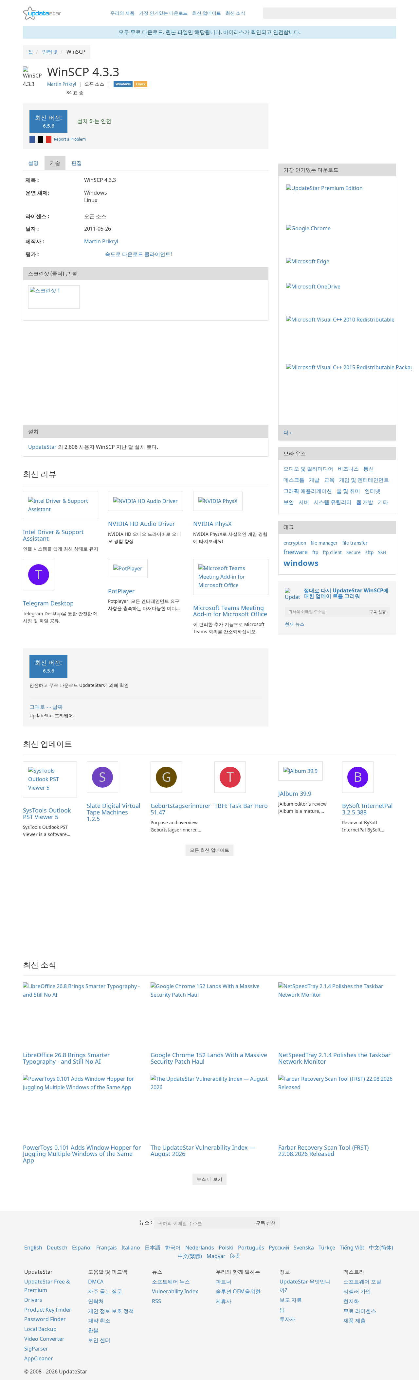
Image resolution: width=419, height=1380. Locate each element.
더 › (287, 432)
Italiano (130, 1247)
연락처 (96, 1301)
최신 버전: (48, 121)
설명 (33, 162)
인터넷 (372, 491)
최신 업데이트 (206, 13)
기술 (55, 162)
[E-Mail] (49, 139)
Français (106, 1247)
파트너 (223, 1281)
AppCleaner (38, 1358)
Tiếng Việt (352, 1247)
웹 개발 (364, 502)
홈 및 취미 (348, 491)
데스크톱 (293, 479)
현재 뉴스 (294, 624)
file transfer (355, 543)
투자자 (287, 1319)
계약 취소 (99, 1320)
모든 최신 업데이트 (209, 850)
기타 (383, 502)
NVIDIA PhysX (212, 524)
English (33, 1247)
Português (251, 1247)
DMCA (95, 1281)
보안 (288, 502)
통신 (368, 468)
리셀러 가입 (357, 1291)
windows (301, 562)
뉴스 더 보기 (209, 1179)
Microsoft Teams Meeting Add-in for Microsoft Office (230, 611)
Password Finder (45, 1319)
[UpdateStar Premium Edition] (325, 187)
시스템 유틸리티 (333, 502)
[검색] (390, 13)
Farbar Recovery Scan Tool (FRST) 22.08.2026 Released (323, 1151)
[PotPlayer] (127, 568)
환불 (93, 1330)
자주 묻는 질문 (105, 1291)
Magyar (216, 1256)
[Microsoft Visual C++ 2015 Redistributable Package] (350, 367)
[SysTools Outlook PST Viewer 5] (50, 778)
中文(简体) (381, 1247)
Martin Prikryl (61, 84)
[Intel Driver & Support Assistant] (60, 505)
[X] (41, 139)
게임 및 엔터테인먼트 (364, 479)
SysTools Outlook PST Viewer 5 (47, 813)
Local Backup (40, 1329)
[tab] (34, 163)
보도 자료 (291, 1299)
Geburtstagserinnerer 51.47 (180, 809)
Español (82, 1247)
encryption (294, 543)
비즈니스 (348, 468)
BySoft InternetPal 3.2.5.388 (367, 809)
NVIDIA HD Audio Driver (141, 524)
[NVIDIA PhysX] (217, 500)
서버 (304, 502)
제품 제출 (354, 1320)
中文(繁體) (190, 1256)
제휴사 (223, 1301)
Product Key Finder (47, 1309)
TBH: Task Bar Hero (241, 806)
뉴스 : (146, 1222)
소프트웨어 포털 (362, 1281)
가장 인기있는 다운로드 (163, 13)
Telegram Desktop (48, 603)
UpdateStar (42, 446)
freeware (295, 552)
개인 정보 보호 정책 (111, 1311)
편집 (76, 162)
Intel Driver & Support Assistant (53, 535)
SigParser (36, 1348)
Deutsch (57, 1247)
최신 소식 (235, 13)
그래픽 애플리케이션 (307, 491)
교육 (329, 479)
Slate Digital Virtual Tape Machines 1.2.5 (113, 812)
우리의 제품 (122, 13)
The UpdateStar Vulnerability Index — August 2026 (203, 1151)
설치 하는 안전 (93, 121)
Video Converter (44, 1338)
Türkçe (327, 1247)
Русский (279, 1247)
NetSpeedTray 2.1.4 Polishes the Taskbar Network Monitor (334, 1058)
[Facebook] (32, 139)
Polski (226, 1247)
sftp (369, 552)
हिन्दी (235, 1256)
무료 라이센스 (359, 1311)
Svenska (304, 1247)
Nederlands (199, 1247)
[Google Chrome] (309, 228)
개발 (314, 479)
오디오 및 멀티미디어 (308, 468)
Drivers (33, 1299)
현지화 (351, 1301)
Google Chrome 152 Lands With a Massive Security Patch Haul (209, 1058)
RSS (156, 1301)
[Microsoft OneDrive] (314, 286)
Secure (353, 552)
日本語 (152, 1247)
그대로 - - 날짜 (46, 706)
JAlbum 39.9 (294, 793)
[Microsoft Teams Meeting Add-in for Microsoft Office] (230, 576)
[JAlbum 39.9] (300, 770)
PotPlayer (121, 591)
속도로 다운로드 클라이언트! (138, 254)
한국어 (173, 1247)
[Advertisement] (145, 373)
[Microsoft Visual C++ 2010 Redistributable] (341, 319)
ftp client (332, 552)
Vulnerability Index (175, 1291)
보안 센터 (99, 1340)
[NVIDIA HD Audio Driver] (145, 500)
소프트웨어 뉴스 (171, 1281)
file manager (324, 543)
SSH (382, 552)
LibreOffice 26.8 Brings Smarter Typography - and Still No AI (66, 1058)
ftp (315, 552)
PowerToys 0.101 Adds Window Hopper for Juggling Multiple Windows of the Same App (82, 1154)
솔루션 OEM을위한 (238, 1291)
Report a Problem (70, 139)
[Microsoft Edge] (309, 260)
